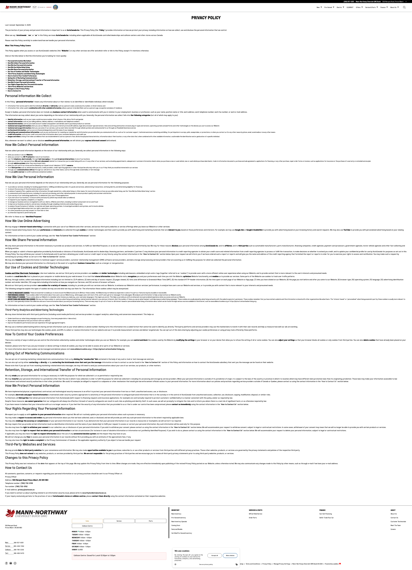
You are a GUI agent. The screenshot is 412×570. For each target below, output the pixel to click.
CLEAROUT (350, 7)
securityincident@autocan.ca (94, 493)
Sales (87, 521)
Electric (339, 7)
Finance (382, 7)
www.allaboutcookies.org (219, 301)
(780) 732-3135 (27, 483)
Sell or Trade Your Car (326, 518)
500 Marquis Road (11, 525)
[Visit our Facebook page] (6, 563)
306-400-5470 (19, 553)
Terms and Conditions (253, 564)
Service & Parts (370, 7)
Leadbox (336, 564)
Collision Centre (87, 526)
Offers (358, 7)
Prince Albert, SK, (11, 528)
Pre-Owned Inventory (178, 518)
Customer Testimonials (398, 521)
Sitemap (240, 564)
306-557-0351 (18, 543)
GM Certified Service (255, 514)
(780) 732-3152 (21, 486)
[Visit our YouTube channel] (10, 563)
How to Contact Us (151, 254)
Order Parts (253, 518)
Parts (151, 521)
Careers (393, 529)
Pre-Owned (328, 7)
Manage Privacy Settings (282, 564)
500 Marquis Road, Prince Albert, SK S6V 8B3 (30, 480)
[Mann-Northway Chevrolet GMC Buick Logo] (18, 7)
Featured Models (176, 529)
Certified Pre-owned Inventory (181, 533)
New (318, 7)
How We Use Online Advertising (139, 191)
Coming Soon (175, 525)
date (42, 463)
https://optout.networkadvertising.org (243, 301)
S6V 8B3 (19, 528)
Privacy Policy (266, 564)
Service (119, 521)
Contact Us (394, 518)
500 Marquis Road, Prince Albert (393, 1)
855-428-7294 (19, 546)
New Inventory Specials (179, 521)
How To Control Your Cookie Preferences (72, 235)
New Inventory (176, 514)
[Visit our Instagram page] (15, 563)
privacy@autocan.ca (26, 489)
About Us (393, 7)
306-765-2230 (19, 550)
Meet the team (396, 525)
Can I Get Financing (325, 514)
